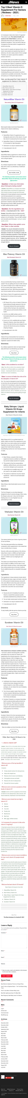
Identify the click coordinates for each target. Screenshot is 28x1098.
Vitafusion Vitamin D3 (8, 93)
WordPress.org (4, 1015)
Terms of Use (4, 1090)
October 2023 (4, 1027)
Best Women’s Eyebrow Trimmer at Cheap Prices (12, 984)
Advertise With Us (19, 1090)
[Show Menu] (1, 2)
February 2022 (4, 1056)
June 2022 (3, 1048)
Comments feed (4, 1012)
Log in (2, 1008)
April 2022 (3, 1052)
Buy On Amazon (14, 398)
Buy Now (14, 353)
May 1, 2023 (16, 15)
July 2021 (3, 1067)
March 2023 (4, 1037)
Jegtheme (3, 1094)
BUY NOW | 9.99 (14, 172)
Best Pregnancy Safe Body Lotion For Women (11, 995)
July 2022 (3, 1046)
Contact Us (11, 1090)
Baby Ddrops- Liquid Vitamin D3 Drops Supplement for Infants (12, 90)
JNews (5, 1093)
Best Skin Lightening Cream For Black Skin (11, 993)
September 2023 (5, 1029)
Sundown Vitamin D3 (8, 94)
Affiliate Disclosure (11, 1089)
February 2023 (4, 1040)
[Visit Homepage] (14, 2)
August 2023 (4, 1031)
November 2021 (4, 1063)
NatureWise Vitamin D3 (8, 86)
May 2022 (3, 1050)
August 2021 (4, 1065)
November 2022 (4, 1044)
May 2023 (3, 1033)
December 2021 (4, 1061)
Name (3, 950)
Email (3, 957)
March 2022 (4, 1054)
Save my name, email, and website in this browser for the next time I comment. (15, 970)
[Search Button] (26, 2)
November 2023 (4, 1025)
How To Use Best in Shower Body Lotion (10, 990)
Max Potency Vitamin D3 (8, 88)
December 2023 (4, 1023)
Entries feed (4, 1010)
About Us (3, 1089)
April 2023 (3, 1035)
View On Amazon (14, 504)
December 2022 (4, 1042)
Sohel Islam (8, 15)
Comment (4, 932)
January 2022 (4, 1059)
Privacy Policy (20, 1089)
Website (3, 963)
